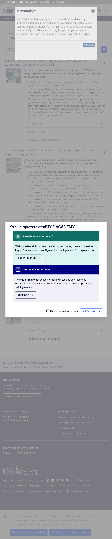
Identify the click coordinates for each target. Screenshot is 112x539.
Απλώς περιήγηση (91, 311)
